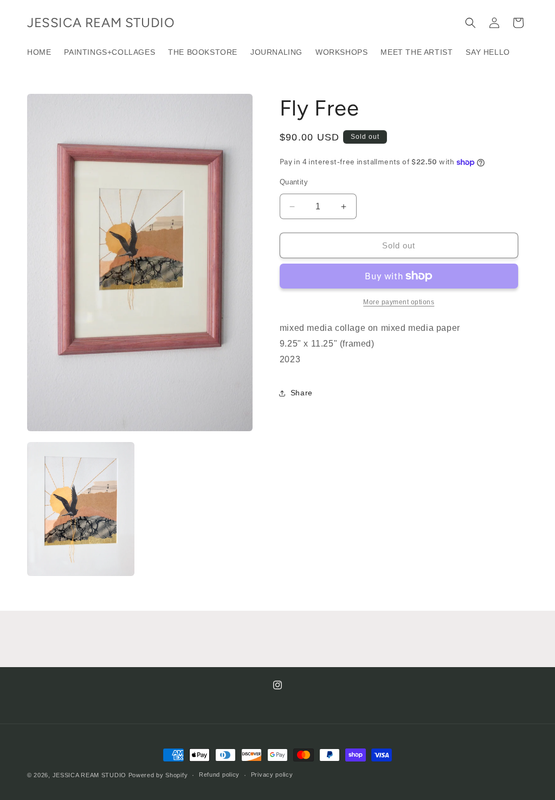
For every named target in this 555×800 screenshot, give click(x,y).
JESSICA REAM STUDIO (89, 775)
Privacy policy (272, 774)
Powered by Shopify (158, 775)
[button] (470, 23)
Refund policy (219, 774)
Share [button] (302, 392)
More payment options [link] (398, 302)
